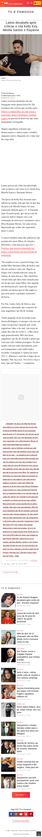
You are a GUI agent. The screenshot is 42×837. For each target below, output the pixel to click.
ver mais (19, 795)
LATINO (34, 560)
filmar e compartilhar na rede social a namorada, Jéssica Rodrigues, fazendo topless (18, 115)
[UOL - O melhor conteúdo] (4, 3)
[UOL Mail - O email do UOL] (28, 3)
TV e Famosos (21, 11)
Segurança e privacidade (21, 834)
